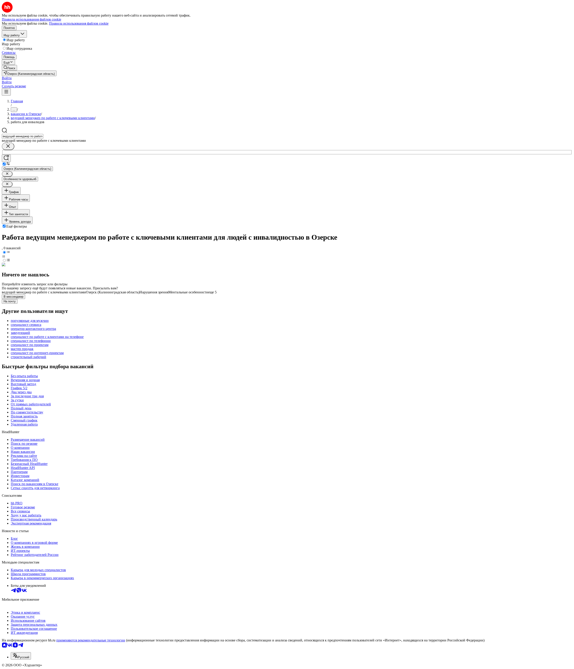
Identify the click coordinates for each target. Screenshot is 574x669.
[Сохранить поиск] (6, 158)
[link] (9, 68)
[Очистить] (8, 146)
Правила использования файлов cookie (79, 23)
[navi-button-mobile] (6, 92)
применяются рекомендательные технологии (90, 640)
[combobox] (22, 136)
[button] (7, 78)
